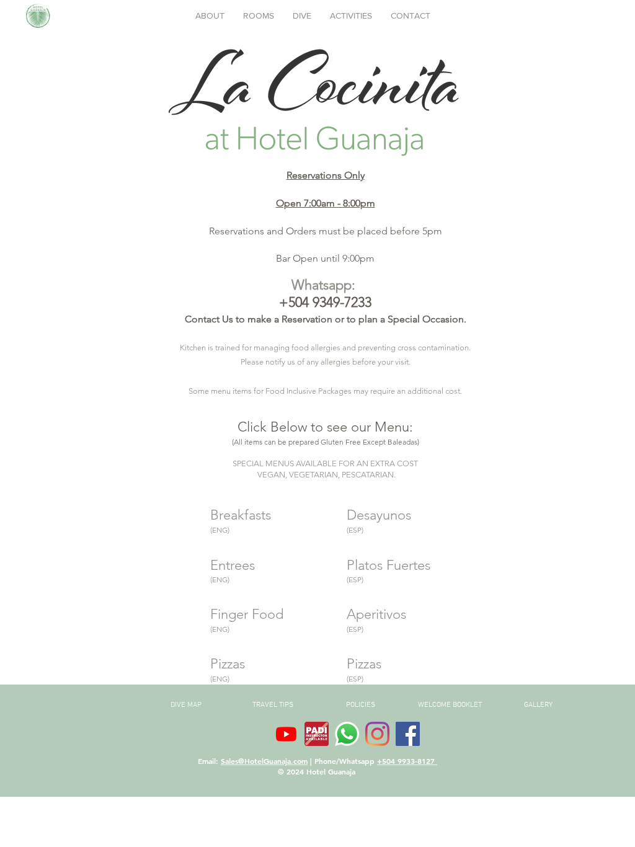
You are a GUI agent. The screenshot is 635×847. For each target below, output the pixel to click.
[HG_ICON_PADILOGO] (316, 734)
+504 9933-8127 (407, 761)
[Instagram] (377, 734)
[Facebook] (408, 734)
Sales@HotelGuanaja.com (264, 761)
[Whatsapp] (347, 734)
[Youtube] (286, 734)
